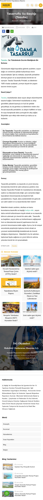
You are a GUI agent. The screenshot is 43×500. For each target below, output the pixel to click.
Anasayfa (15, 21)
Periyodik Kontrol (25, 21)
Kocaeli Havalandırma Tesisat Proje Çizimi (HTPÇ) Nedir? (11, 271)
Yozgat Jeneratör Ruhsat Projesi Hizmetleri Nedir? (25, 485)
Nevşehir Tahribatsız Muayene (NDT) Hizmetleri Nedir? (11, 318)
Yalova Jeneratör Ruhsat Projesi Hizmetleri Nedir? (25, 494)
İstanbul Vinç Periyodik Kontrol (25, 467)
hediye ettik (29, 210)
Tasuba (4, 60)
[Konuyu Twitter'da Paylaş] (7, 31)
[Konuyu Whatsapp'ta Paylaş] (12, 31)
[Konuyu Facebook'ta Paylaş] (3, 31)
